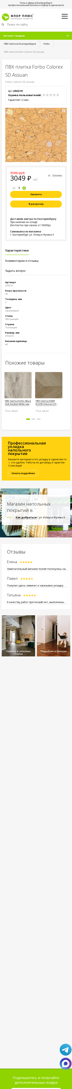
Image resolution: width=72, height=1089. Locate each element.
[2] (47, 95)
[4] (54, 95)
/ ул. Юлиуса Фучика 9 (40, 517)
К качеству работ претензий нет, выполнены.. (36, 602)
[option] (18, 390)
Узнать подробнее (23, 473)
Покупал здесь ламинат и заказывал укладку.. (35, 585)
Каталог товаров (14, 35)
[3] (50, 95)
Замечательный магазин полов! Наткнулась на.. (37, 568)
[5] (57, 95)
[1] (43, 95)
